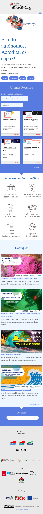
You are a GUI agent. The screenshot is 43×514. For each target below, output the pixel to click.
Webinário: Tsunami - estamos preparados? (16, 390)
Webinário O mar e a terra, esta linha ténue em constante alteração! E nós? (20, 314)
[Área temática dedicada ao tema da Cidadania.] (10, 191)
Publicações (21, 433)
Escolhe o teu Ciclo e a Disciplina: (12, 94)
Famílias (30, 78)
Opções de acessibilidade (26, 431)
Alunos (4, 78)
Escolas (22, 78)
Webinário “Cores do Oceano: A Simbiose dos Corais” (19, 278)
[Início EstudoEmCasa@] (20, 4)
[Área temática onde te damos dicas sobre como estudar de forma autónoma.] (32, 191)
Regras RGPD (10, 431)
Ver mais (36, 167)
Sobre (4, 431)
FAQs (17, 431)
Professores (13, 78)
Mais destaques (34, 405)
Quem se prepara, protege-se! (11, 354)
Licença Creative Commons (21, 509)
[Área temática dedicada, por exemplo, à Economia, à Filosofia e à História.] (10, 230)
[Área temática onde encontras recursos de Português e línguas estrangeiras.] (32, 230)
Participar (36, 431)
